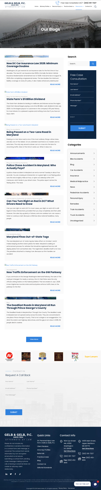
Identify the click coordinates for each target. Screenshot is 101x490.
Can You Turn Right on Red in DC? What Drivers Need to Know (30, 202)
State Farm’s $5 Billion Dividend (26, 99)
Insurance (20, 61)
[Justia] (19, 474)
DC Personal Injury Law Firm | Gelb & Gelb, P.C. (46, 442)
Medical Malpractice (79, 181)
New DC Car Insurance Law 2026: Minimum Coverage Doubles (32, 65)
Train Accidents (77, 209)
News (19, 234)
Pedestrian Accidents (24, 199)
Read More (55, 84)
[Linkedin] (6, 474)
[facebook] (15, 474)
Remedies (74, 204)
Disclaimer (71, 488)
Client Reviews (42, 446)
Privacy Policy (63, 488)
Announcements (77, 153)
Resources (79, 6)
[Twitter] (11, 474)
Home (36, 6)
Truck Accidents (77, 215)
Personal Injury (56, 6)
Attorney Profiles (44, 6)
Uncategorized (12, 270)
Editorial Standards (44, 468)
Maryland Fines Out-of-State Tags (28, 236)
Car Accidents (11, 61)
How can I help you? (82, 484)
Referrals (40, 453)
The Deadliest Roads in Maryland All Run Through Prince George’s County (31, 306)
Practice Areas (68, 6)
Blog (8, 97)
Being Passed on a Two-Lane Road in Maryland (29, 133)
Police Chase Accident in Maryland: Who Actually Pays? (31, 167)
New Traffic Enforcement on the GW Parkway (34, 272)
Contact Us (88, 6)
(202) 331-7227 (78, 3)
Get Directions (69, 451)
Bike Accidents (76, 159)
